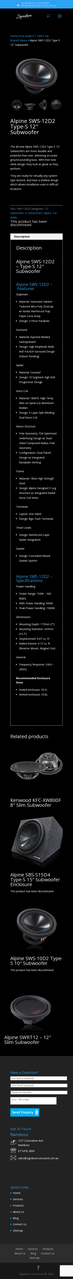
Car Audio (26, 36)
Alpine (23, 40)
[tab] (36, 237)
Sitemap (18, 1230)
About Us (18, 1212)
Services (18, 1199)
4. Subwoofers (33, 213)
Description (22, 236)
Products (18, 1205)
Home (14, 36)
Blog (16, 1218)
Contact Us (19, 1224)
